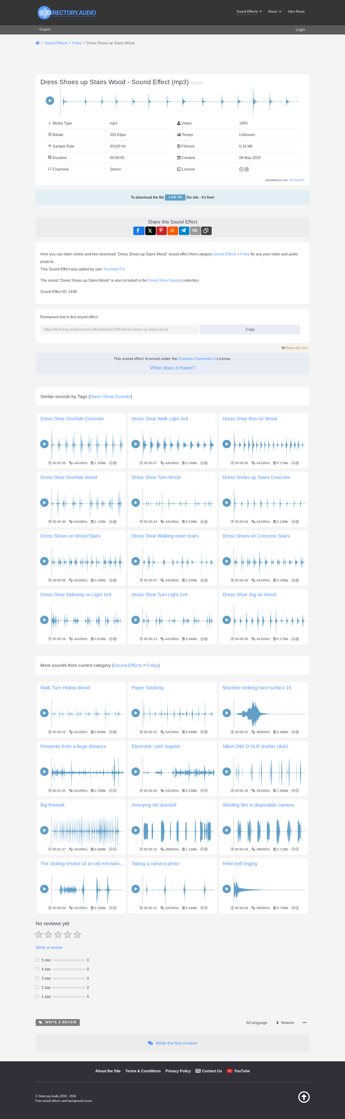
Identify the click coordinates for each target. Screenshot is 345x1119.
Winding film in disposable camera (258, 805)
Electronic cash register (156, 746)
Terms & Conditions (143, 1071)
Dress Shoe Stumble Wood (68, 477)
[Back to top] (292, 1102)
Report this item (296, 348)
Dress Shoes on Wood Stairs (70, 536)
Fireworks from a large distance (73, 746)
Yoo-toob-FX (297, 180)
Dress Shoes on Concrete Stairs (256, 536)
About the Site (108, 1071)
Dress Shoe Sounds (165, 280)
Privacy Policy (178, 1071)
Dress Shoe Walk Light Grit (160, 418)
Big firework (52, 805)
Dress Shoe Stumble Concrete (72, 418)
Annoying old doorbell (154, 805)
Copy (248, 328)
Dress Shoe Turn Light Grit (160, 594)
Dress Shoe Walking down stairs (165, 536)
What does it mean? (172, 367)
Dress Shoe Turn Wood (156, 477)
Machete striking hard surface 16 (257, 687)
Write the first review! (176, 1043)
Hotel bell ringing (240, 863)
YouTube (242, 1071)
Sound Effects (224, 254)
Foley (245, 254)
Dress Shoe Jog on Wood (249, 594)
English (44, 29)
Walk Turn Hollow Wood (65, 687)
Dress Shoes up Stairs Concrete (256, 477)
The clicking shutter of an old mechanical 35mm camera (98, 863)
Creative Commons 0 (196, 359)
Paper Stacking (147, 687)
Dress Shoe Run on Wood (250, 418)
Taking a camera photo (155, 863)
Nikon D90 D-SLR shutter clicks (255, 746)
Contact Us (212, 1071)
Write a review (49, 947)
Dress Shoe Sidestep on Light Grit (75, 594)
